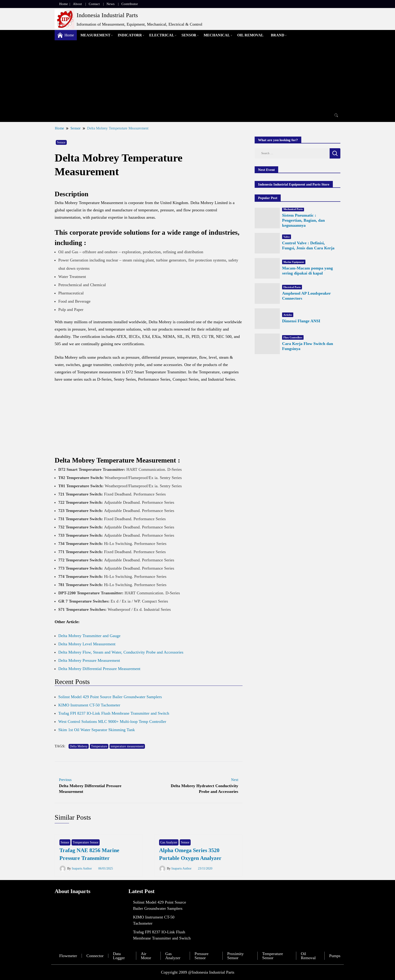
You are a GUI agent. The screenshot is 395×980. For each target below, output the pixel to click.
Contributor (129, 4)
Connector (95, 955)
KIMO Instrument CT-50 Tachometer (89, 705)
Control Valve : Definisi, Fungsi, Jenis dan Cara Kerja (308, 245)
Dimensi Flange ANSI (301, 321)
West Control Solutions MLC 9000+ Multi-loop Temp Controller (112, 721)
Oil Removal (250, 35)
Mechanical (217, 35)
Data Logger (119, 955)
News (111, 4)
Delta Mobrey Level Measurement (86, 644)
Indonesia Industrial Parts (107, 15)
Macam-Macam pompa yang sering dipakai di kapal (307, 270)
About (77, 4)
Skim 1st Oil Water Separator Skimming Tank (96, 729)
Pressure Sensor (201, 955)
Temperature (99, 746)
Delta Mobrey (79, 746)
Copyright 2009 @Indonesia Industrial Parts (197, 972)
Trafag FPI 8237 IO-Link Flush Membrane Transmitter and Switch (113, 713)
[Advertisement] (197, 75)
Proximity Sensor (235, 955)
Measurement (95, 35)
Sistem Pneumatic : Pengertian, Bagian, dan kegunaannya (303, 220)
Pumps (334, 955)
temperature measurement (127, 746)
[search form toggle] (336, 115)
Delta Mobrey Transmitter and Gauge (89, 635)
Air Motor (146, 955)
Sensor (188, 35)
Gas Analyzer (168, 842)
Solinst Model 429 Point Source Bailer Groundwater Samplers (110, 697)
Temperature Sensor (86, 842)
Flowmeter (68, 955)
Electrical (161, 35)
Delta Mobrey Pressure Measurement (89, 660)
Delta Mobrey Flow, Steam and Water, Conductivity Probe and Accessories (120, 652)
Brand (277, 35)
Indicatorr (130, 35)
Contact (94, 4)
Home (63, 4)
